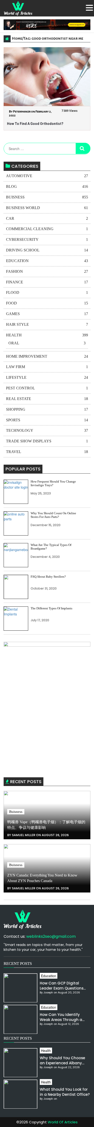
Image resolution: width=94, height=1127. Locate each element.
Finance (47, 282)
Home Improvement (47, 356)
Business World (47, 208)
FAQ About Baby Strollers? (48, 576)
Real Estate (47, 399)
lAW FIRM (47, 367)
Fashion (47, 271)
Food (47, 303)
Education (47, 261)
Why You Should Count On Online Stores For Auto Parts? (53, 515)
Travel (47, 452)
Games (47, 314)
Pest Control (47, 388)
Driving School (47, 250)
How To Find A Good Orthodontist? (35, 124)
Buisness (47, 197)
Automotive (47, 176)
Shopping (47, 409)
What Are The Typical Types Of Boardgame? (51, 547)
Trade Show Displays (47, 441)
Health (47, 335)
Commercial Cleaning (47, 229)
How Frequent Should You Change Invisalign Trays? (53, 483)
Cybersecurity (47, 239)
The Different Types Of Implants (51, 608)
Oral (47, 343)
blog (47, 186)
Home (17, 38)
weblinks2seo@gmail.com (51, 936)
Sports (47, 420)
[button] (89, 7)
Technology (47, 430)
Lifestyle (47, 377)
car (47, 218)
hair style (47, 324)
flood (47, 292)
